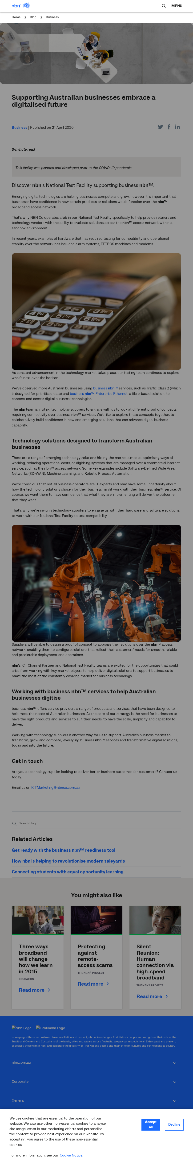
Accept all (151, 1124)
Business (52, 17)
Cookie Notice (71, 1155)
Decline (174, 1124)
